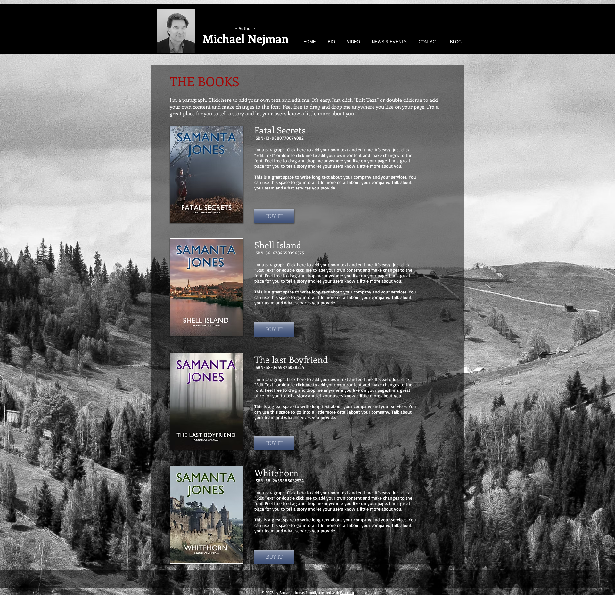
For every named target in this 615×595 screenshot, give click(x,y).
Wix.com (347, 592)
